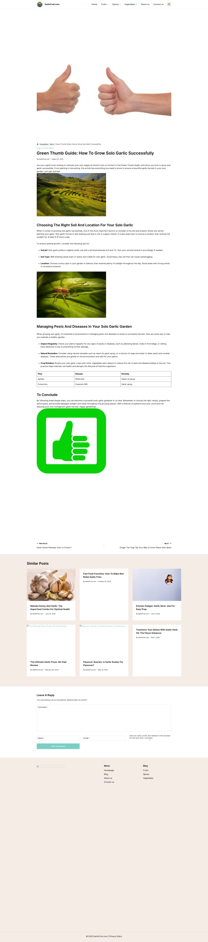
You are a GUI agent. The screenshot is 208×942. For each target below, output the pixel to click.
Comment (43, 707)
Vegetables (49, 148)
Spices (146, 774)
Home (94, 4)
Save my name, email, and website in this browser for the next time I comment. (149, 737)
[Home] (37, 144)
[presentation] (51, 585)
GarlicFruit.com (44, 159)
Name (41, 738)
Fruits (145, 770)
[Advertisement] (104, 25)
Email (87, 738)
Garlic (40, 148)
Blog (106, 774)
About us (145, 4)
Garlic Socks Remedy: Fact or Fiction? (54, 546)
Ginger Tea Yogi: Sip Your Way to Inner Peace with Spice (145, 546)
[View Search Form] (169, 4)
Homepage (109, 770)
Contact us (158, 4)
